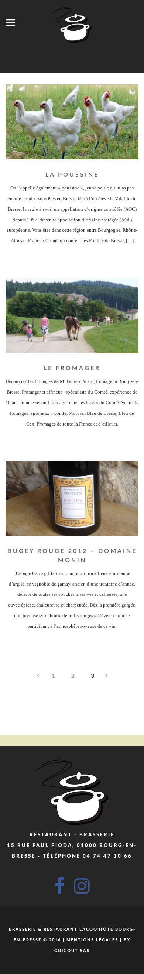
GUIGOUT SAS (72, 951)
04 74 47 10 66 (107, 856)
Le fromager (72, 368)
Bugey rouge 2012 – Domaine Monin (72, 555)
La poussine (72, 175)
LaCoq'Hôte (96, 929)
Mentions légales (92, 940)
